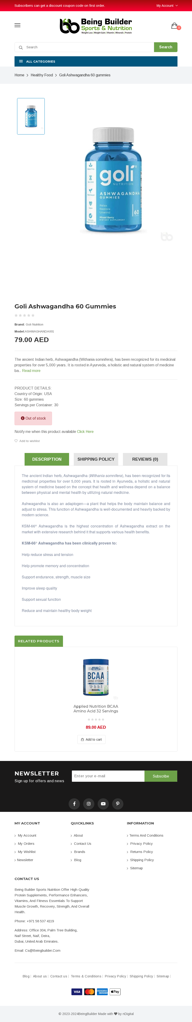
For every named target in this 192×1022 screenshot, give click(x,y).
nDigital (128, 1014)
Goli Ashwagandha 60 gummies (85, 75)
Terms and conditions (146, 835)
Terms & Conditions (86, 976)
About (78, 835)
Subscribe (161, 776)
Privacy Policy (141, 843)
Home (19, 75)
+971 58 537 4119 (40, 921)
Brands (79, 852)
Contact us (82, 843)
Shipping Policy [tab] (96, 459)
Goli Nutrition (34, 324)
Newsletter (25, 860)
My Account (165, 5)
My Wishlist (26, 852)
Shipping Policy (141, 860)
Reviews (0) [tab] (145, 459)
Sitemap (136, 868)
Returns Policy (141, 852)
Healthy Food (42, 75)
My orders (25, 843)
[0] (174, 26)
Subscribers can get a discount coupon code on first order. (58, 5)
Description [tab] (47, 459)
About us (40, 976)
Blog (77, 860)
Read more (31, 371)
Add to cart (93, 739)
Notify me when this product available (54, 432)
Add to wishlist (29, 441)
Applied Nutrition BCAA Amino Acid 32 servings (96, 708)
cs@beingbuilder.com (42, 950)
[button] (96, 61)
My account (26, 835)
